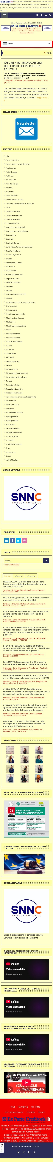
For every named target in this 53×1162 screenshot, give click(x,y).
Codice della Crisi (13, 219)
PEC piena (10, 357)
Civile (8, 207)
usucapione (10, 452)
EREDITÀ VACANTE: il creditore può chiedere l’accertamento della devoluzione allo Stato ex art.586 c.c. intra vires (24, 584)
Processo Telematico (14, 393)
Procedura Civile (12, 385)
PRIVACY (41, 1112)
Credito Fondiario (13, 251)
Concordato (11, 235)
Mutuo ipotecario (13, 337)
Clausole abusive (13, 211)
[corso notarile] (26, 498)
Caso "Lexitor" (12, 195)
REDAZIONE (23, 1107)
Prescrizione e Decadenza (16, 377)
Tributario (10, 440)
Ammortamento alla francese (18, 164)
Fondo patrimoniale (14, 274)
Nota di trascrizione (14, 341)
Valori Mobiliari (12, 460)
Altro (8, 156)
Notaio (9, 345)
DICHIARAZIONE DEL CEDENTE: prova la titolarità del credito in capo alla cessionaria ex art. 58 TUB (26, 676)
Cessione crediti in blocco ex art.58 (20, 203)
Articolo (9, 187)
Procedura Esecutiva (14, 389)
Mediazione (10, 322)
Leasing (9, 298)
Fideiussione (11, 270)
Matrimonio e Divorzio (15, 318)
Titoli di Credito (12, 436)
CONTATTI (31, 1112)
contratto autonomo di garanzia (19, 247)
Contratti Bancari (13, 243)
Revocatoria (11, 400)
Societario (10, 408)
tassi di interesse (12, 428)
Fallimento (10, 266)
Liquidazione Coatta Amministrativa (20, 302)
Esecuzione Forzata (14, 262)
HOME (12, 1107)
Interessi (9, 286)
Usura (8, 456)
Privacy (9, 381)
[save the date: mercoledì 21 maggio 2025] (26, 819)
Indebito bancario (13, 282)
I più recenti (18, 576)
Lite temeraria (11, 306)
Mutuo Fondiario (13, 333)
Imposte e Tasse (12, 278)
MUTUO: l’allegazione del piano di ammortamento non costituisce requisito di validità (26, 598)
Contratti (9, 239)
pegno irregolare (12, 361)
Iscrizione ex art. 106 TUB (16, 294)
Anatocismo (11, 168)
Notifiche (10, 349)
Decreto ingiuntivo (13, 255)
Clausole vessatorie (14, 215)
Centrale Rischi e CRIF (14, 199)
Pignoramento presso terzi (17, 373)
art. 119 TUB (11, 180)
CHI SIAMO (35, 1107)
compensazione (12, 223)
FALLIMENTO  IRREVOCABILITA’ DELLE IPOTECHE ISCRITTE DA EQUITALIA (23, 66)
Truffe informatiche (13, 444)
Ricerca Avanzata (11, 564)
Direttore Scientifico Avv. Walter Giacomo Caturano (30, 32)
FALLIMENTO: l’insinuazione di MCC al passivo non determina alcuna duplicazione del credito (25, 663)
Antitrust (9, 176)
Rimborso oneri (12, 405)
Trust (8, 448)
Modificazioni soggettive (16, 326)
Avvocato (10, 191)
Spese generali (12, 416)
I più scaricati (31, 576)
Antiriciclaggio (11, 172)
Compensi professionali (15, 227)
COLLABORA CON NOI (14, 1112)
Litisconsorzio (11, 310)
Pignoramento (12, 369)
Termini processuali (14, 432)
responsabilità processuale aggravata (21, 397)
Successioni (10, 424)
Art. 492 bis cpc (12, 184)
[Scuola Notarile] (26, 911)
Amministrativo (12, 160)
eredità (9, 259)
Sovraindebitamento (14, 412)
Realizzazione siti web (22, 1146)
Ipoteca (9, 290)
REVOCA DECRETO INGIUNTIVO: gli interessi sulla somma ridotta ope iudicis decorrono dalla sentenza (25, 613)
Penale (9, 365)
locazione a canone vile (15, 314)
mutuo (9, 330)
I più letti (7, 576)
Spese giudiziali (12, 420)
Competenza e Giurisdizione (17, 231)
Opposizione (11, 353)
